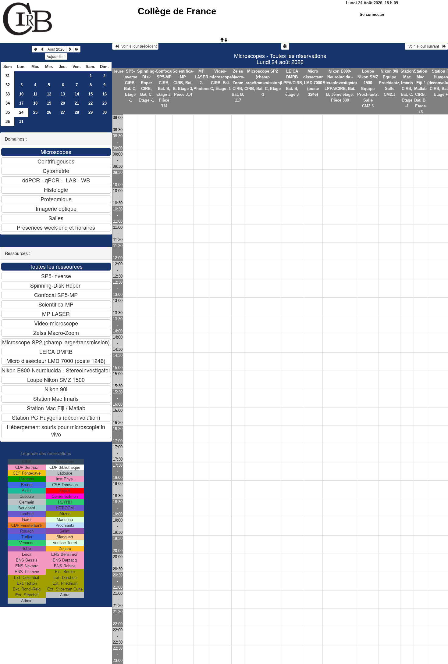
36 (7, 121)
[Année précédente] (35, 49)
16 (104, 94)
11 (35, 94)
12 (49, 94)
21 (77, 103)
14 (77, 94)
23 (104, 103)
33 (7, 94)
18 (35, 103)
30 (104, 112)
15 (90, 94)
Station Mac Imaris (407, 77)
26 (49, 112)
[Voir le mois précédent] (42, 49)
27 (63, 112)
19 (49, 103)
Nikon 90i (389, 71)
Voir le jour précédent (138, 46)
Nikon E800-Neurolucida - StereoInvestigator (340, 77)
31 (7, 76)
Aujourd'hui (56, 56)
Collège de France (177, 11)
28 (77, 112)
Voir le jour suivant (425, 46)
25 (35, 112)
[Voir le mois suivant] (69, 49)
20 (63, 103)
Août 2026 (56, 49)
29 (90, 112)
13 (63, 94)
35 (7, 112)
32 (7, 85)
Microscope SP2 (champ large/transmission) (262, 77)
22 (90, 103)
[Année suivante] (76, 49)
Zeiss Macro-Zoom (238, 77)
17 (21, 103)
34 (7, 103)
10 (21, 94)
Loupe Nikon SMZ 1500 (367, 77)
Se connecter (372, 14)
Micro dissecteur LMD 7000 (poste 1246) (313, 83)
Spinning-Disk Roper (146, 77)
